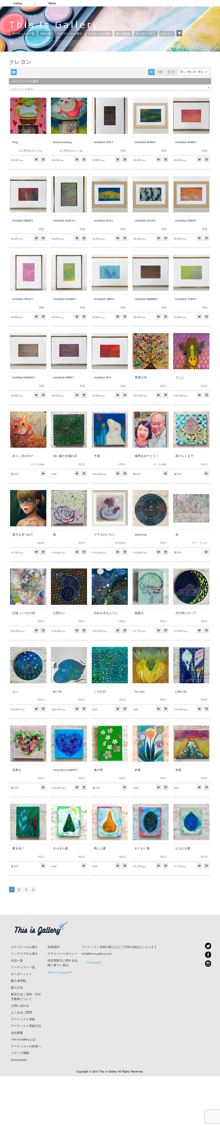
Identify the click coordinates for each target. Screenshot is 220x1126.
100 (160, 72)
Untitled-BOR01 (145, 142)
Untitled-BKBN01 (146, 299)
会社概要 (17, 1032)
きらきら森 (60, 848)
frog (15, 142)
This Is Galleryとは (23, 1039)
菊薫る (139, 613)
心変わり (59, 613)
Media (52, 3)
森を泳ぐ (18, 848)
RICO (163, 386)
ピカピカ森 (182, 848)
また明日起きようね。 (31, 150)
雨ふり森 (100, 848)
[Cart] (179, 33)
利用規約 (53, 947)
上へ (15, 691)
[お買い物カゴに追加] (43, 159)
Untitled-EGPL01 (64, 220)
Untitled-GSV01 (145, 220)
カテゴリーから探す (69, 33)
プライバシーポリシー (62, 953)
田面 (123, 150)
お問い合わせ (20, 1005)
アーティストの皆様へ (26, 1046)
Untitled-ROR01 (186, 142)
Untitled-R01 (102, 377)
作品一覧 (45, 33)
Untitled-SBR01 (63, 377)
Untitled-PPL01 (22, 299)
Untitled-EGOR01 (64, 299)
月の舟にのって (185, 613)
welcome (141, 534)
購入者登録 (123, 33)
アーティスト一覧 (23, 33)
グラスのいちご (104, 534)
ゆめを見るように (106, 613)
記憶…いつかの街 (23, 613)
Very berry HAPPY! (65, 770)
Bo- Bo (57, 691)
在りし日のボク (22, 456)
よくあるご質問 (21, 1012)
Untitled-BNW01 (23, 377)
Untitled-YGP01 (186, 299)
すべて (171, 72)
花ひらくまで (184, 456)
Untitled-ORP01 (186, 220)
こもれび (100, 691)
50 (151, 72)
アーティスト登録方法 (26, 1026)
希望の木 (141, 377)
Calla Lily (181, 691)
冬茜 (178, 770)
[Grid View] (14, 72)
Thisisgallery (94, 962)
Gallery (17, 3)
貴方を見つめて (22, 534)
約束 (138, 770)
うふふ (179, 377)
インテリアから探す (24, 953)
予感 (97, 456)
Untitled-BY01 (103, 220)
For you (140, 691)
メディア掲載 (20, 1053)
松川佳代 (120, 542)
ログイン (167, 33)
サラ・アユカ (199, 542)
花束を (16, 770)
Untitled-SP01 (103, 142)
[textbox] (110, 88)
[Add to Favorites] (36, 159)
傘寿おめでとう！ (147, 456)
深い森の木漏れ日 (65, 456)
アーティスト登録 (99, 33)
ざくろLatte (37, 464)
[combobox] (110, 87)
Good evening (62, 142)
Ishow (40, 542)
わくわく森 (142, 848)
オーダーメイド (146, 33)
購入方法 (17, 987)
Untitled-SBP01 (104, 299)
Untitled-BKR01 (22, 220)
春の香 (98, 770)
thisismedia (19, 1060)
